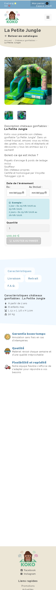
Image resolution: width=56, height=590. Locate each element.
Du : (9, 187)
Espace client (44, 6)
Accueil (8, 40)
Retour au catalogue (23, 36)
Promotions (28, 586)
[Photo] (8, 119)
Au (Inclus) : (36, 187)
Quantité (12, 222)
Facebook (30, 570)
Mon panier (40, 3)
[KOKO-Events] (12, 22)
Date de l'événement (20, 183)
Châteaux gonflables (25, 40)
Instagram (30, 574)
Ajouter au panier (25, 241)
